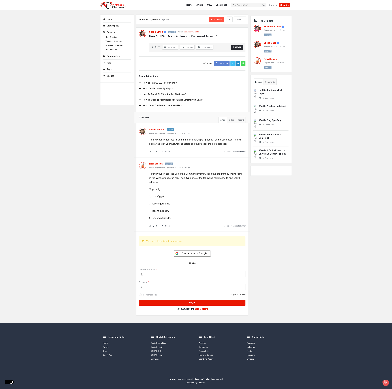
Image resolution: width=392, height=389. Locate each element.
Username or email (148, 269)
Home (189, 5)
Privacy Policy (204, 351)
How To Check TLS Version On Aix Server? (165, 94)
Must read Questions (114, 45)
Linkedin (250, 359)
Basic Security (157, 347)
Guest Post (221, 5)
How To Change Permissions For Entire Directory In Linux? (173, 99)
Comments (270, 82)
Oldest (231, 120)
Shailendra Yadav (272, 26)
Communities (113, 56)
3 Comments (268, 98)
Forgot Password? (237, 294)
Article (199, 5)
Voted (222, 120)
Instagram (251, 347)
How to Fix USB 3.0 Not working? (160, 82)
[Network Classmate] (115, 5)
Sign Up (284, 5)
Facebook (251, 343)
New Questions (112, 37)
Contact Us (203, 347)
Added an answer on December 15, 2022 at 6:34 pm (169, 134)
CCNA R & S (156, 351)
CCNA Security (157, 355)
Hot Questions (112, 50)
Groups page (113, 25)
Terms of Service (206, 355)
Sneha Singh (270, 43)
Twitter (250, 351)
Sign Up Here (201, 309)
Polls (109, 63)
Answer (237, 47)
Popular (258, 82)
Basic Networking (158, 343)
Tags (109, 69)
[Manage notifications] (384, 382)
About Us (202, 343)
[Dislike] (159, 47)
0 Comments (268, 110)
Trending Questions (114, 41)
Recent (241, 120)
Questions (112, 32)
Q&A (209, 5)
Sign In (273, 5)
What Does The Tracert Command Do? (162, 105)
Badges (110, 76)
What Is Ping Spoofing (270, 120)
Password (144, 282)
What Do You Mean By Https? (158, 88)
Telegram (251, 355)
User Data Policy (206, 359)
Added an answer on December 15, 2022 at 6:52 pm (169, 168)
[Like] (152, 47)
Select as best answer (236, 151)
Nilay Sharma (270, 59)
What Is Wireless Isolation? (272, 106)
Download (155, 359)
